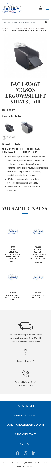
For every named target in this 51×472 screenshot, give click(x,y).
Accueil (5, 28)
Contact (25, 443)
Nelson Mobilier (11, 116)
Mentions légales (25, 434)
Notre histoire (25, 405)
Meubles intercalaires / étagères (30, 28)
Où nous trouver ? (25, 415)
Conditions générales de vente (25, 424)
